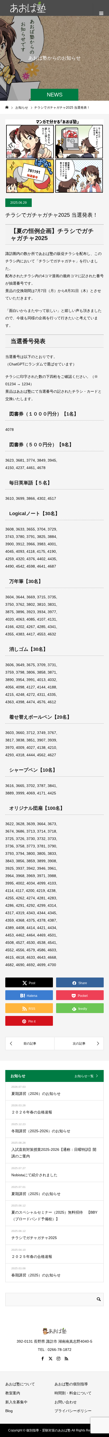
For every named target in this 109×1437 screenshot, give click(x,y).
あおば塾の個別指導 (71, 1384)
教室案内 (12, 1393)
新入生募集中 (16, 1402)
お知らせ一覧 (84, 1076)
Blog (9, 1411)
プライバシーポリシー (73, 1411)
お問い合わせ (65, 1402)
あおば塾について (20, 1384)
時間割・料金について (73, 1393)
